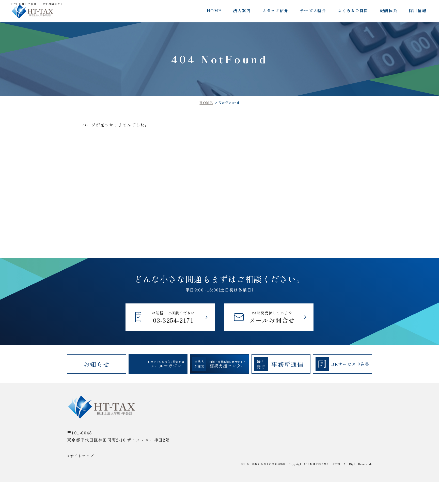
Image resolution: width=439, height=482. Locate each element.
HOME (214, 10)
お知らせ (96, 364)
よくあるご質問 (353, 10)
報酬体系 (388, 10)
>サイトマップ (80, 455)
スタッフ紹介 (275, 10)
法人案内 (241, 10)
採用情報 (417, 10)
